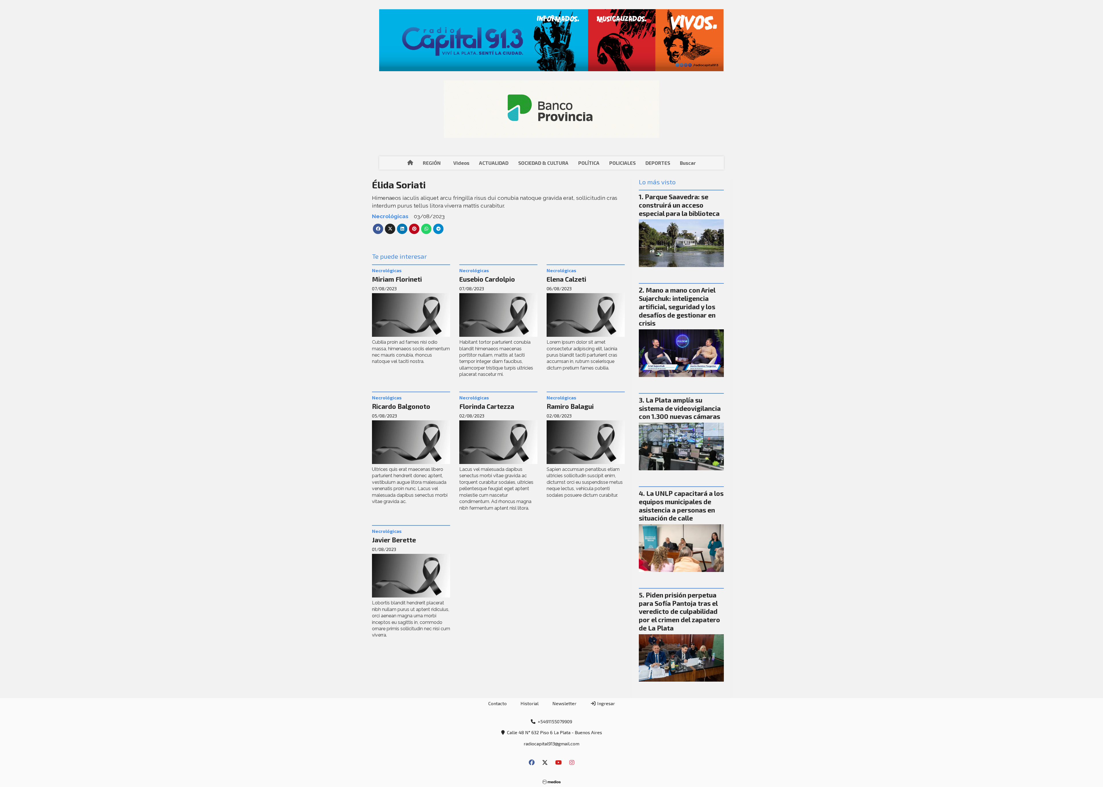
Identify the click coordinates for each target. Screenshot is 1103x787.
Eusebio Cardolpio (487, 279)
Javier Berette (394, 540)
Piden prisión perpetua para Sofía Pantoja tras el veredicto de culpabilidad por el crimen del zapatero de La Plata (679, 611)
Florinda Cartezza (486, 406)
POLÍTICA (588, 163)
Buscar (688, 163)
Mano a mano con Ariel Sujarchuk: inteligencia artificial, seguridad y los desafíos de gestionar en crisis (677, 306)
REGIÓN (432, 163)
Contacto (497, 703)
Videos (461, 163)
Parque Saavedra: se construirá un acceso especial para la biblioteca (679, 205)
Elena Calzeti (566, 279)
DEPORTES (657, 163)
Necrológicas (390, 216)
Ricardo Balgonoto (401, 406)
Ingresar (605, 703)
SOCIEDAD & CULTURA (543, 163)
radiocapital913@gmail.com (551, 743)
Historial (529, 703)
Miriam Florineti (397, 279)
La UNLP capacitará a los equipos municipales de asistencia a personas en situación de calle (681, 505)
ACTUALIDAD (493, 163)
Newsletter (564, 703)
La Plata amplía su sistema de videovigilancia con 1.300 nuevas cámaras (680, 408)
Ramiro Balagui (570, 406)
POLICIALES (622, 163)
